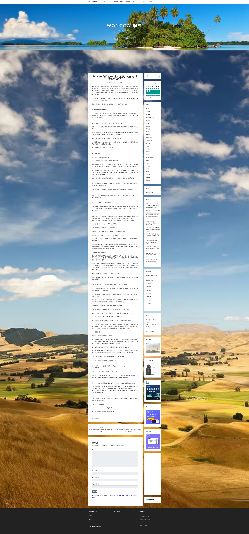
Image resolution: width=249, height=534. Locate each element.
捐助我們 (91, 519)
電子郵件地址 (96, 477)
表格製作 (150, 2)
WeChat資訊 (149, 160)
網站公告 (148, 109)
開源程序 (148, 169)
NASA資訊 (148, 154)
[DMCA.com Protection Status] (150, 500)
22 (147, 95)
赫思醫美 (148, 111)
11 (153, 90)
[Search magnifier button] (158, 76)
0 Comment (119, 82)
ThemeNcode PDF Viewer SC (95, 526)
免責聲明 (91, 516)
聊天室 (133, 2)
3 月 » (150, 97)
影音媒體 (148, 129)
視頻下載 (128, 2)
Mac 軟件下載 (149, 137)
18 (153, 93)
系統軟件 (148, 120)
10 (151, 90)
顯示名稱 (95, 470)
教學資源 (148, 166)
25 (153, 95)
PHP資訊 (148, 163)
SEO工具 (138, 2)
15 (147, 93)
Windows (133, 375)
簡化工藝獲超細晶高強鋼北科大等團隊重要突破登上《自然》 (129, 429)
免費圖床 (122, 2)
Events (90, 530)
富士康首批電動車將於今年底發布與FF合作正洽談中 (101, 429)
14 (159, 90)
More (155, 2)
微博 (111, 2)
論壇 (107, 2)
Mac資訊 (148, 146)
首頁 (104, 2)
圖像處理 (148, 126)
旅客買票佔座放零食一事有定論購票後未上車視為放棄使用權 (153, 223)
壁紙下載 (116, 2)
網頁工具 (148, 171)
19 (155, 93)
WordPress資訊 (149, 157)
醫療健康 (148, 177)
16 (149, 93)
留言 (93, 449)
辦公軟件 (148, 123)
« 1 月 (147, 97)
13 (157, 90)
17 (151, 93)
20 (157, 93)
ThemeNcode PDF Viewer (94, 523)
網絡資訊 (96, 418)
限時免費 (148, 114)
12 (155, 90)
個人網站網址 (95, 484)
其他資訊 (148, 180)
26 (155, 95)
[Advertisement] (124, 63)
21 (159, 93)
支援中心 (144, 2)
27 (157, 95)
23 (149, 95)
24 (151, 95)
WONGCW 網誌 (93, 2)
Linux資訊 (148, 149)
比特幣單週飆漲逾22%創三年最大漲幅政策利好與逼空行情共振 (153, 242)
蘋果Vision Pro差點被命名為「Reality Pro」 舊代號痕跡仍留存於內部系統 (153, 205)
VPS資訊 (148, 151)
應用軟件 (148, 134)
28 (159, 95)
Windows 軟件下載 (150, 117)
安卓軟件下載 (149, 140)
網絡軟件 (148, 131)
